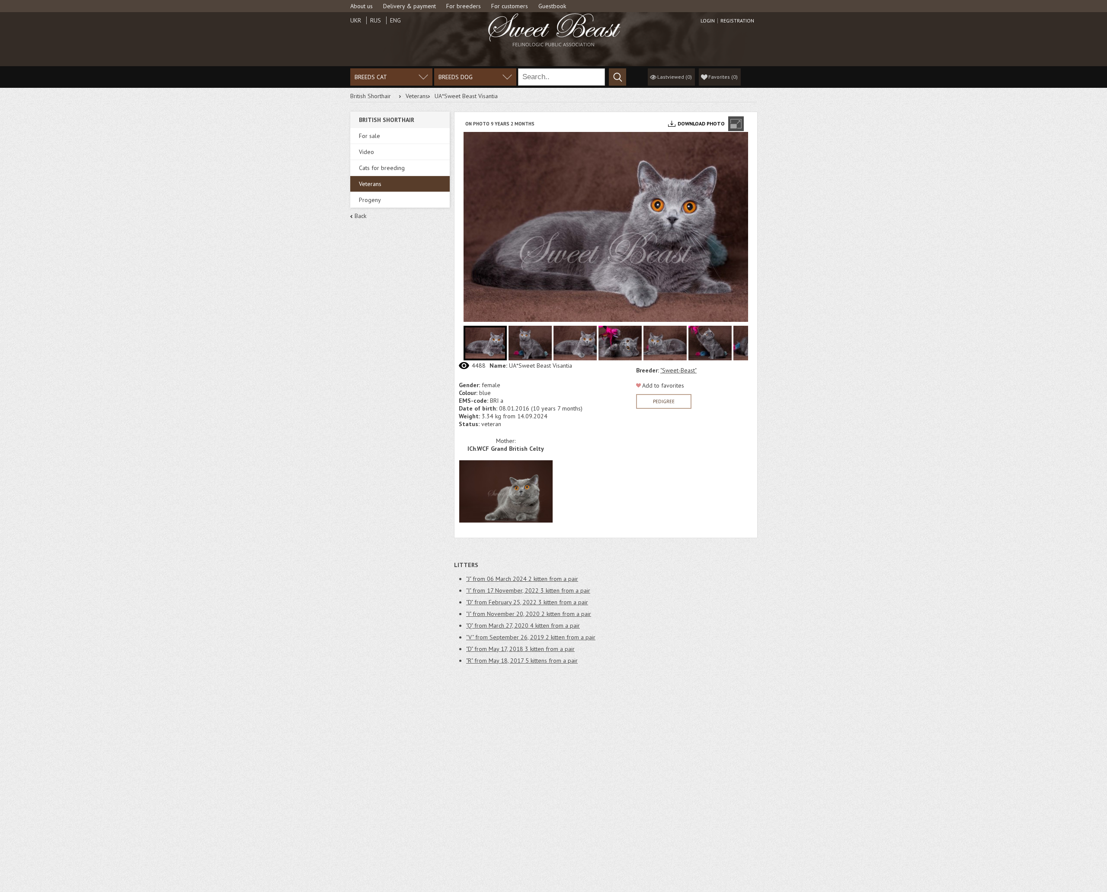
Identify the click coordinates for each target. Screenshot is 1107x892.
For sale (369, 136)
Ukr (355, 20)
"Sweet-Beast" (678, 370)
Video (366, 152)
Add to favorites (663, 385)
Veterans (417, 96)
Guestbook (552, 6)
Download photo (701, 123)
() (723, 77)
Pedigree (664, 401)
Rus (375, 20)
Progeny (370, 200)
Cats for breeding (382, 168)
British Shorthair (370, 96)
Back (360, 216)
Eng (395, 20)
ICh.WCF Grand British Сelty (505, 448)
